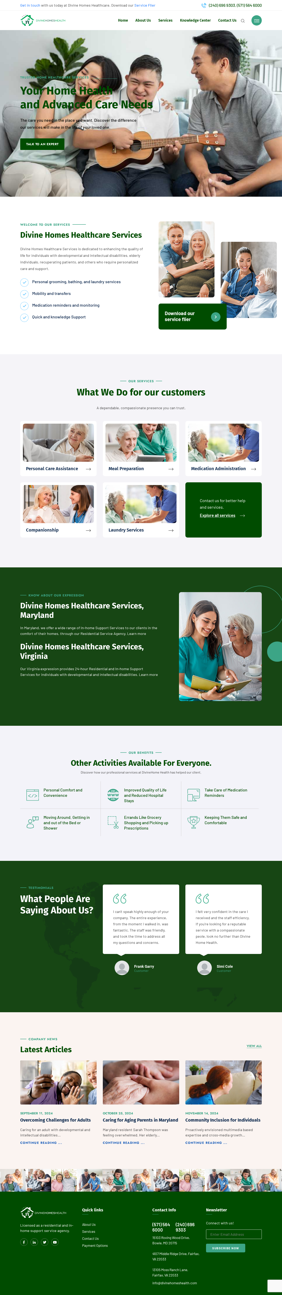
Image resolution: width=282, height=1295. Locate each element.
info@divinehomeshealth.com (174, 1283)
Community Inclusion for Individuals (223, 1120)
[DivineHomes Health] (42, 20)
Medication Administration (218, 468)
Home (123, 20)
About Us (143, 20)
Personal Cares (68, 1185)
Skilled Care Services (16, 1182)
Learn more (136, 633)
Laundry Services (126, 530)
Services (165, 20)
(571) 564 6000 (249, 5)
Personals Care (95, 1185)
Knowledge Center (195, 20)
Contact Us (227, 20)
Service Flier (144, 5)
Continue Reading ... (41, 1143)
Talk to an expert (42, 144)
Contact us (90, 1238)
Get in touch (30, 5)
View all (254, 1046)
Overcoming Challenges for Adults (55, 1120)
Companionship (42, 530)
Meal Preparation (126, 468)
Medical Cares (119, 1185)
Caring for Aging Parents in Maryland (140, 1120)
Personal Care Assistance (52, 468)
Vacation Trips (43, 1185)
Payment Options (95, 1245)
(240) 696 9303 (222, 5)
